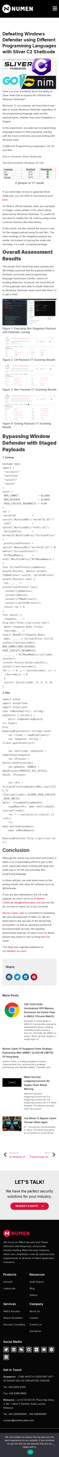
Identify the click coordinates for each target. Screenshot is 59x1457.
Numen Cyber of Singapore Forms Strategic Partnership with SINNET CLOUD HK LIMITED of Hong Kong (27, 1052)
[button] (55, 8)
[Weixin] (21, 1350)
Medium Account (16, 951)
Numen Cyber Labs (13, 912)
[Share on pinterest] (34, 977)
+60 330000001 (37, 1414)
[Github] (29, 1350)
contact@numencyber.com (18, 1420)
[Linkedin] (14, 1350)
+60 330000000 (17, 1414)
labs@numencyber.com (27, 902)
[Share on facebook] (9, 977)
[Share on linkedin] (25, 977)
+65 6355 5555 (17, 1387)
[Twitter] (6, 1350)
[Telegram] (51, 1350)
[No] (54, 1444)
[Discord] (6, 1357)
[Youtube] (44, 1350)
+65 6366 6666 (17, 1393)
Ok (30, 1452)
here (5, 199)
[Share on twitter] (17, 977)
